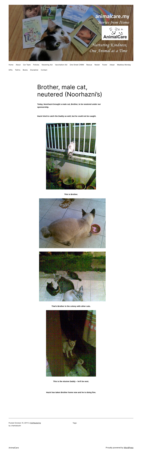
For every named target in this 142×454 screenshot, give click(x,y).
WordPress (128, 448)
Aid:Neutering (35, 423)
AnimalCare (14, 448)
